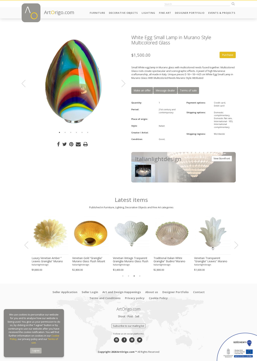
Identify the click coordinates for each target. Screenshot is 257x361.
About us (151, 292)
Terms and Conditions (105, 298)
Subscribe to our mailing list (128, 326)
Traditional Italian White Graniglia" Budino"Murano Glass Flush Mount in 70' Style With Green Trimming (172, 259)
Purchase (227, 55)
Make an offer (142, 90)
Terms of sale (188, 90)
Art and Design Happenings (121, 292)
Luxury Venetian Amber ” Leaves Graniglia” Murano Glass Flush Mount (47, 259)
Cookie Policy (158, 298)
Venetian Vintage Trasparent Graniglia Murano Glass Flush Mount (130, 259)
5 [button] (82, 132)
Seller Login (90, 292)
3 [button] (71, 132)
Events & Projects (221, 12)
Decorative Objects (123, 12)
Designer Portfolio (190, 12)
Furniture (97, 12)
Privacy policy (134, 298)
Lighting (148, 12)
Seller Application (64, 292)
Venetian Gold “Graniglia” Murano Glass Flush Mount (88, 259)
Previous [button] (26, 83)
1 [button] (59, 132)
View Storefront (222, 158)
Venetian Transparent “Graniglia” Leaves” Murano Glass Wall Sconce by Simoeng (210, 259)
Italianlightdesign (40, 264)
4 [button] (76, 132)
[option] (73, 81)
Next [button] (121, 83)
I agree (36, 350)
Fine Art (165, 12)
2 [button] (65, 132)
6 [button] (88, 132)
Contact (199, 292)
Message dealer (165, 90)
